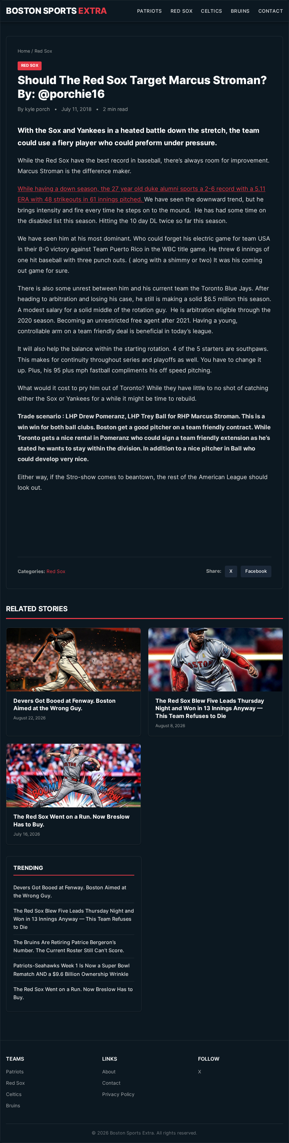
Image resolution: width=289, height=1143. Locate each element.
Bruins (240, 11)
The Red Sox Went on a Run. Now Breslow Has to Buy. (73, 993)
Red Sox (182, 11)
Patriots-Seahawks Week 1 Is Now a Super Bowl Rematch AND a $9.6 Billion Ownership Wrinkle (71, 969)
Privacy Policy (118, 1094)
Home (24, 51)
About (109, 1071)
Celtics (211, 11)
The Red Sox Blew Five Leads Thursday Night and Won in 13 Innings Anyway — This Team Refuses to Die (209, 708)
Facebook (256, 571)
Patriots (149, 11)
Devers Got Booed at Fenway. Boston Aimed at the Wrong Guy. (64, 704)
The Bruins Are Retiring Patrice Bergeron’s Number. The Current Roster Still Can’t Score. (68, 946)
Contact (270, 11)
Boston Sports (56, 11)
